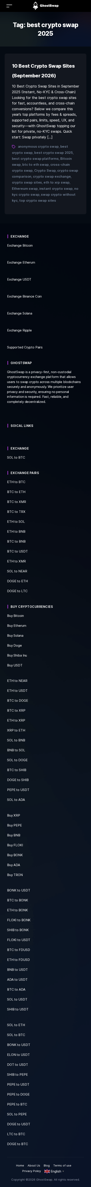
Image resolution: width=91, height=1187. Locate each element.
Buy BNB (13, 835)
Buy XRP (13, 815)
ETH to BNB (16, 531)
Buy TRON (15, 875)
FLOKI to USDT (18, 940)
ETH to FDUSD (18, 960)
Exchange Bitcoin (20, 245)
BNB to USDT (17, 969)
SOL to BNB (16, 740)
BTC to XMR (16, 502)
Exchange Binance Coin (24, 296)
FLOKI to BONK (18, 920)
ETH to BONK (17, 910)
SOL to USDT (17, 999)
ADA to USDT (17, 979)
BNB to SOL (16, 750)
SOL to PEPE (17, 1114)
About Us (34, 1165)
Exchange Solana (19, 313)
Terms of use (62, 1165)
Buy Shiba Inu (17, 655)
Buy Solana (15, 635)
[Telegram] (10, 436)
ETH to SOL (16, 521)
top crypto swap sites (37, 200)
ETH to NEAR (17, 681)
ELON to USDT (18, 1055)
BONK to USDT (18, 890)
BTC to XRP (16, 710)
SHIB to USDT (17, 1009)
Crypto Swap (45, 170)
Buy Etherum (16, 625)
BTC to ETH (16, 492)
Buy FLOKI (15, 845)
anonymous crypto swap (38, 146)
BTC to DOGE (17, 700)
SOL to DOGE (17, 760)
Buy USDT (15, 665)
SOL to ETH (16, 1025)
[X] (8, 436)
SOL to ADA (16, 800)
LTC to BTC (16, 1134)
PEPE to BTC (17, 1104)
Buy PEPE (14, 825)
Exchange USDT (19, 279)
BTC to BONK (17, 900)
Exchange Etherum (21, 262)
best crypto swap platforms (35, 158)
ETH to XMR (16, 561)
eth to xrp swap (57, 182)
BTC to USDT (17, 551)
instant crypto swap (56, 188)
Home (20, 1165)
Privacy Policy (31, 1171)
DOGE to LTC (17, 591)
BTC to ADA (16, 989)
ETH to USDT (17, 690)
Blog (47, 1165)
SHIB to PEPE (17, 1074)
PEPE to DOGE (18, 1094)
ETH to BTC (16, 482)
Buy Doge (14, 645)
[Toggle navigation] (9, 5)
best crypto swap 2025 (53, 153)
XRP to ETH (16, 730)
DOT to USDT (17, 1064)
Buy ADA (13, 865)
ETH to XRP (16, 720)
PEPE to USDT (18, 790)
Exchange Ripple (19, 330)
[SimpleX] (12, 436)
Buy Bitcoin (15, 616)
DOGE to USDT (18, 1124)
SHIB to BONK (17, 930)
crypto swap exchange (52, 176)
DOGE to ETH (17, 581)
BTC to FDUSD (18, 950)
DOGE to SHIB (17, 780)
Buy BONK (15, 855)
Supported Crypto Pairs (25, 347)
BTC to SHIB (16, 770)
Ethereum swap (25, 188)
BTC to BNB (16, 541)
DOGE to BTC (17, 1144)
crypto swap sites (27, 182)
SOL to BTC (16, 1035)
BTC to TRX (16, 512)
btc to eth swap (35, 164)
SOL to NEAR (17, 571)
